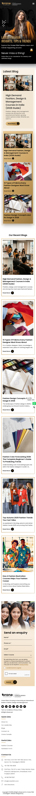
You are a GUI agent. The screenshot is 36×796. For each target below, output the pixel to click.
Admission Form (6, 749)
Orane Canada (6, 734)
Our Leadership (6, 725)
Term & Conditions (7, 710)
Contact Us (5, 731)
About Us (4, 722)
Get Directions (9, 785)
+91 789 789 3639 (10, 766)
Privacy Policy (23, 664)
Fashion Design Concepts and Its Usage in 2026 (18, 204)
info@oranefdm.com (11, 781)
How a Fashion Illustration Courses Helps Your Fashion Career (18, 554)
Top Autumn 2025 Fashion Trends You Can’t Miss (18, 495)
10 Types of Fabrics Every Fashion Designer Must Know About (18, 171)
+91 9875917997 (9, 777)
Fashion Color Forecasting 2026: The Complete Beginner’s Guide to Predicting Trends (18, 435)
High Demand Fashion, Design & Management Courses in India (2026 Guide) (18, 83)
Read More (12, 124)
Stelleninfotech (28, 793)
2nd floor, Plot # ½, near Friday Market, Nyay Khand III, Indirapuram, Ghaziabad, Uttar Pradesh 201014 (19, 771)
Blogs (3, 728)
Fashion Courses (6, 746)
